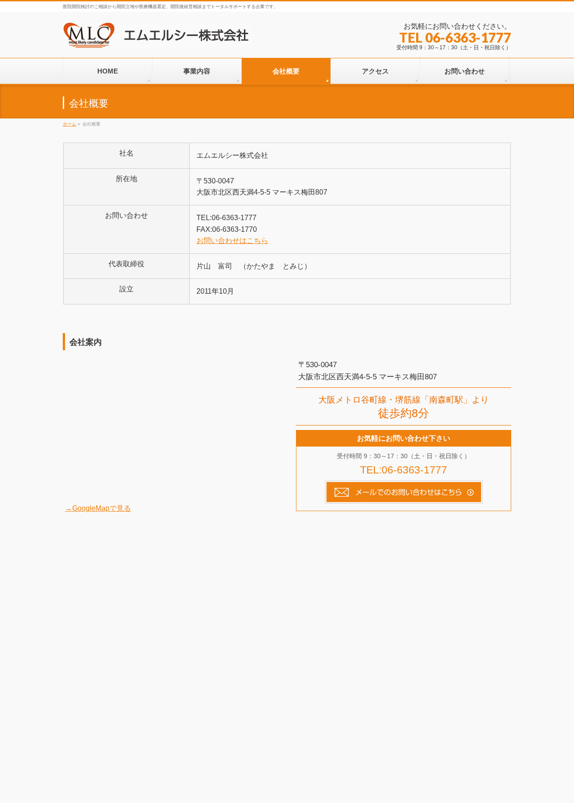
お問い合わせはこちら (232, 240)
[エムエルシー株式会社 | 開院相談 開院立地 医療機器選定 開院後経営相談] (157, 39)
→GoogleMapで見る (98, 508)
